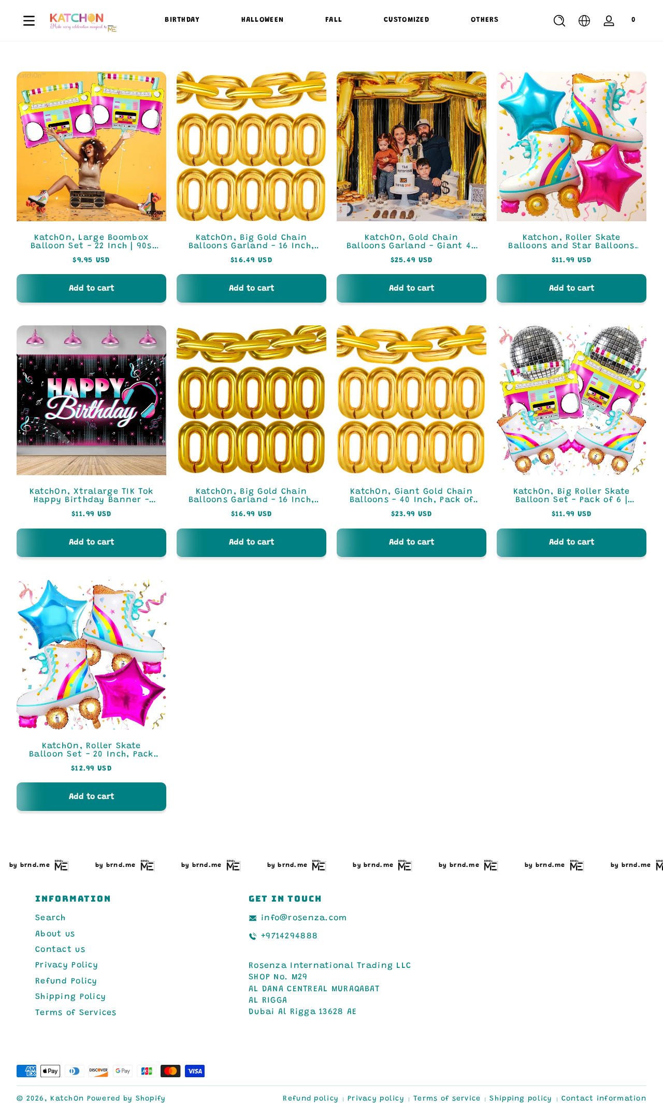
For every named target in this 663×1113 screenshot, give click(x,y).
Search (50, 918)
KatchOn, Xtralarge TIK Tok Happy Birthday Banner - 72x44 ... (91, 496)
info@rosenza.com (304, 918)
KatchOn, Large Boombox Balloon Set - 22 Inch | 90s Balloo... (91, 242)
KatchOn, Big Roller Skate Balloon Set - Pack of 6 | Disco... (571, 496)
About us (55, 934)
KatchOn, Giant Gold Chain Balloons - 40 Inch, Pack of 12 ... (412, 496)
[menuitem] (118, 918)
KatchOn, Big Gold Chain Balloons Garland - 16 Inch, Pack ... (252, 242)
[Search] (559, 21)
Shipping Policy (70, 997)
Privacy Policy (66, 965)
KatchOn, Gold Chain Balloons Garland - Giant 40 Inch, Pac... (412, 242)
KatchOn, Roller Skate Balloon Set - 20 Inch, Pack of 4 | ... (91, 750)
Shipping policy (520, 1099)
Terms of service (447, 1099)
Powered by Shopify (126, 1099)
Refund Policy (66, 981)
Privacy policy (376, 1099)
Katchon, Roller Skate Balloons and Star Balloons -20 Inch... (571, 242)
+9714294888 (289, 936)
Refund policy (311, 1099)
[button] (559, 20)
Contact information (603, 1099)
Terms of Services (76, 1013)
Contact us (60, 950)
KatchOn (67, 1099)
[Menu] (29, 20)
